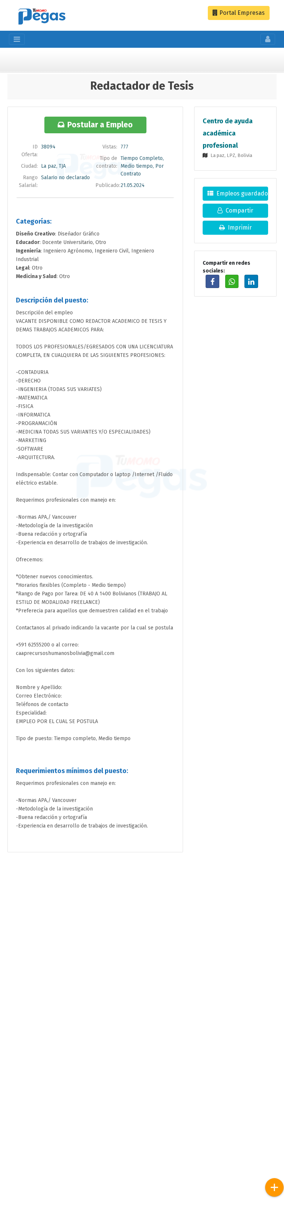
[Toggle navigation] (17, 39)
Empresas (241, 12)
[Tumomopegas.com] (42, 17)
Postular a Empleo (100, 125)
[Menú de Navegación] (274, 1187)
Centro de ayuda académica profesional (228, 133)
